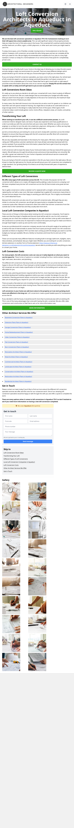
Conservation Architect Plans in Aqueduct (19, 372)
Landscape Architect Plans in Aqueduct (18, 367)
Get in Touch (8, 471)
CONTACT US (37, 64)
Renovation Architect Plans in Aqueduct (18, 352)
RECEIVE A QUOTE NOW (37, 171)
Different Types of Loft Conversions (16, 459)
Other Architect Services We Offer (15, 468)
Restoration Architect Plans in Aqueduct (18, 376)
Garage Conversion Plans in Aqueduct (18, 327)
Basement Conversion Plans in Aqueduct (18, 317)
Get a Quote (37, 30)
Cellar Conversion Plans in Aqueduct (17, 337)
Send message (28, 441)
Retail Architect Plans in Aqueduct (16, 357)
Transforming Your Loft (12, 456)
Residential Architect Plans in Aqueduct (18, 381)
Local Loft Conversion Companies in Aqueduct (19, 462)
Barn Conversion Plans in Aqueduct (17, 347)
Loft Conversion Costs (11, 465)
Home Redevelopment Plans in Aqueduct (19, 332)
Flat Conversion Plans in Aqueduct (16, 342)
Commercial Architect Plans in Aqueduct (18, 362)
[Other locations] (65, 4)
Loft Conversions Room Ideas (14, 453)
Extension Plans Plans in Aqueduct (16, 322)
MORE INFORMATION (37, 308)
